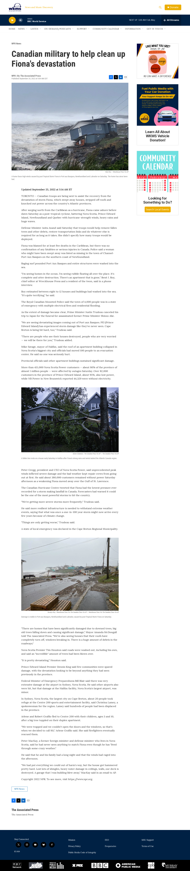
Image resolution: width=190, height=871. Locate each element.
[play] (12, 20)
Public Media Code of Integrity (82, 853)
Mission (71, 840)
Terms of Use (148, 846)
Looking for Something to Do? (157, 200)
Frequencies (110, 846)
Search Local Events (157, 209)
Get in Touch (155, 29)
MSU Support (148, 840)
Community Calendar (106, 29)
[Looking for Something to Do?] (157, 171)
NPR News (16, 43)
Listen (34, 29)
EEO (107, 840)
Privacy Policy (74, 846)
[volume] (20, 20)
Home (12, 29)
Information (133, 29)
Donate (174, 7)
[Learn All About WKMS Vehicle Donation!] (157, 105)
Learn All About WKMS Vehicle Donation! (157, 136)
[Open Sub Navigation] (27, 29)
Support (82, 29)
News (21, 29)
